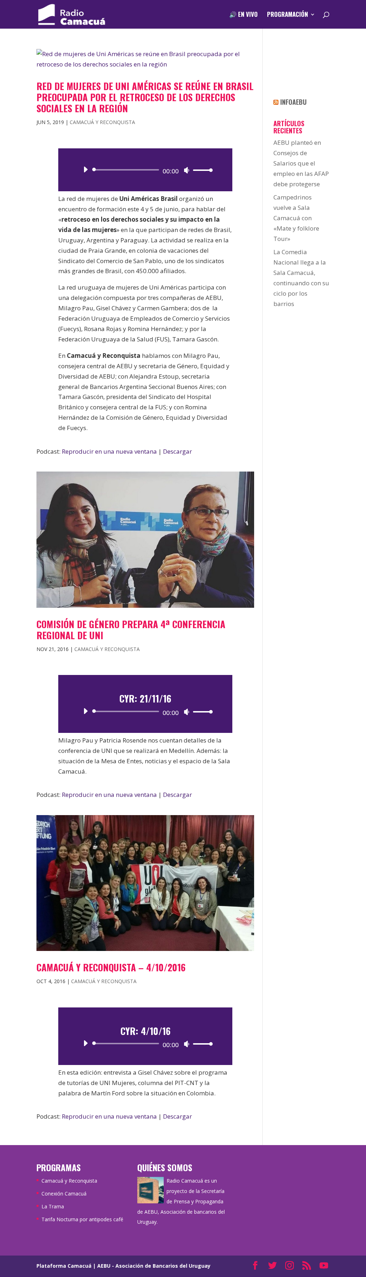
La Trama (52, 1206)
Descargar (177, 451)
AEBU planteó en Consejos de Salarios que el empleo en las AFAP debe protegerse (301, 163)
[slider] (201, 170)
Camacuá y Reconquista (102, 122)
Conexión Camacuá (63, 1193)
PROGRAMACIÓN (287, 15)
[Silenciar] (186, 170)
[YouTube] (324, 1266)
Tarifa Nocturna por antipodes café (82, 1219)
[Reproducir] (85, 169)
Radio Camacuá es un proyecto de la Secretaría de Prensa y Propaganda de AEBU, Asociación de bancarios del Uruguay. (181, 1201)
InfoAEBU (293, 102)
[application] (145, 169)
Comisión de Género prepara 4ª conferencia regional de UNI (130, 629)
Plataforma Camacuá (64, 1265)
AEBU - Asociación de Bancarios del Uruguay (154, 1265)
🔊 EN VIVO (243, 15)
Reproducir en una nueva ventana (109, 451)
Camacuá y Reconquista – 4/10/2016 (111, 967)
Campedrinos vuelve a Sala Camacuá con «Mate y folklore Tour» (296, 218)
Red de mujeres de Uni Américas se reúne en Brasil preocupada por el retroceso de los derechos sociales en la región (144, 97)
